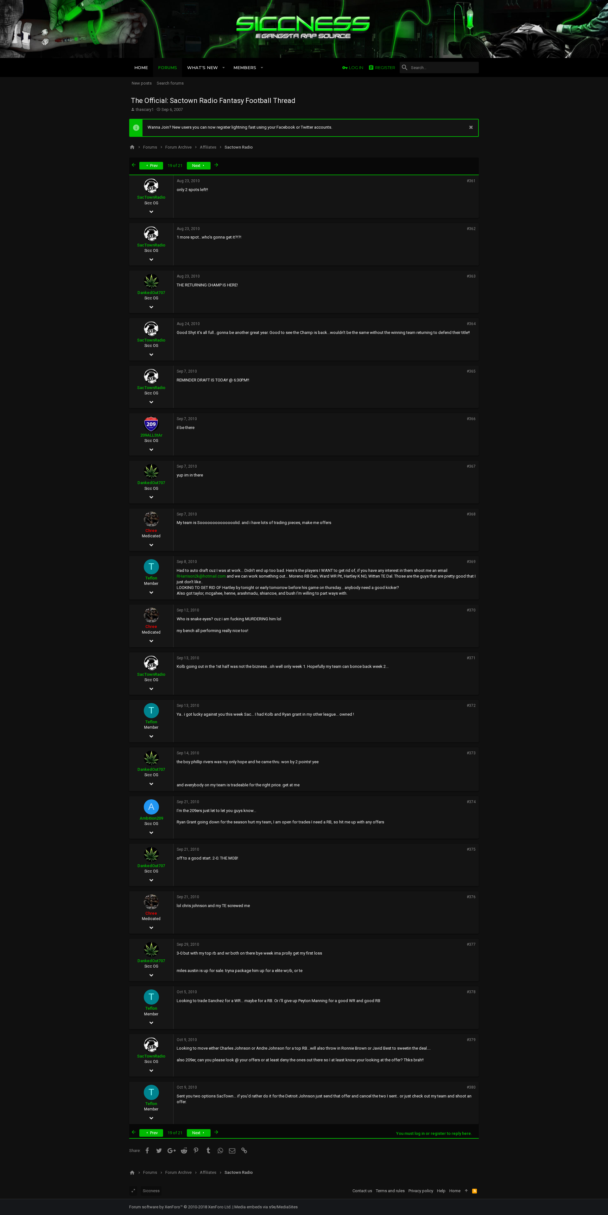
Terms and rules (390, 1190)
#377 (471, 944)
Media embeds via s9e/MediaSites (266, 1207)
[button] (223, 67)
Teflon (151, 578)
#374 (471, 802)
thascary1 (145, 109)
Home (454, 1190)
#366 (471, 419)
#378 (471, 992)
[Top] (466, 1191)
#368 (471, 514)
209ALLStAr (151, 435)
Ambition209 (151, 818)
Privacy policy (420, 1190)
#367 (471, 466)
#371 (471, 658)
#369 (471, 562)
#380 (471, 1087)
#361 (471, 181)
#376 (471, 897)
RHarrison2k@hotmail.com (201, 576)
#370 (471, 610)
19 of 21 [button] (175, 165)
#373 (471, 753)
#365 (471, 371)
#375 (471, 849)
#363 (471, 276)
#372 (471, 705)
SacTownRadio (151, 197)
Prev (153, 165)
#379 (471, 1040)
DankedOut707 (151, 292)
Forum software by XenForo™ (180, 1207)
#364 (471, 324)
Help (441, 1190)
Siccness (151, 1190)
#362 (471, 229)
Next (196, 165)
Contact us (362, 1190)
